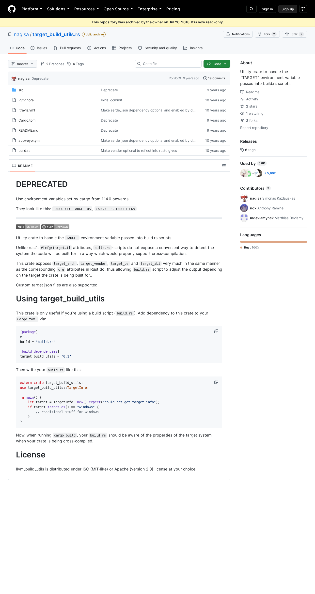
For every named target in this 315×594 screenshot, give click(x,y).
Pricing (173, 8)
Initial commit (111, 100)
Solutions (56, 8)
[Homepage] (12, 9)
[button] (216, 331)
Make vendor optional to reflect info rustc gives (139, 150)
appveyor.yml (29, 140)
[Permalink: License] (12, 454)
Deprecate (40, 78)
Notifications (241, 34)
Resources (84, 8)
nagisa (21, 34)
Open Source (116, 8)
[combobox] (170, 63)
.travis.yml (26, 110)
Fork (269, 34)
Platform (30, 8)
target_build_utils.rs (56, 34)
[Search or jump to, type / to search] (251, 9)
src (20, 90)
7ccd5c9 (175, 78)
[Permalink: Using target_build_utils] (12, 298)
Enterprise (148, 8)
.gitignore (26, 100)
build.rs (24, 150)
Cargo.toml (27, 120)
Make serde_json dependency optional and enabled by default (151, 110)
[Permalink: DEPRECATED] (12, 184)
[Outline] (224, 166)
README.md (28, 130)
